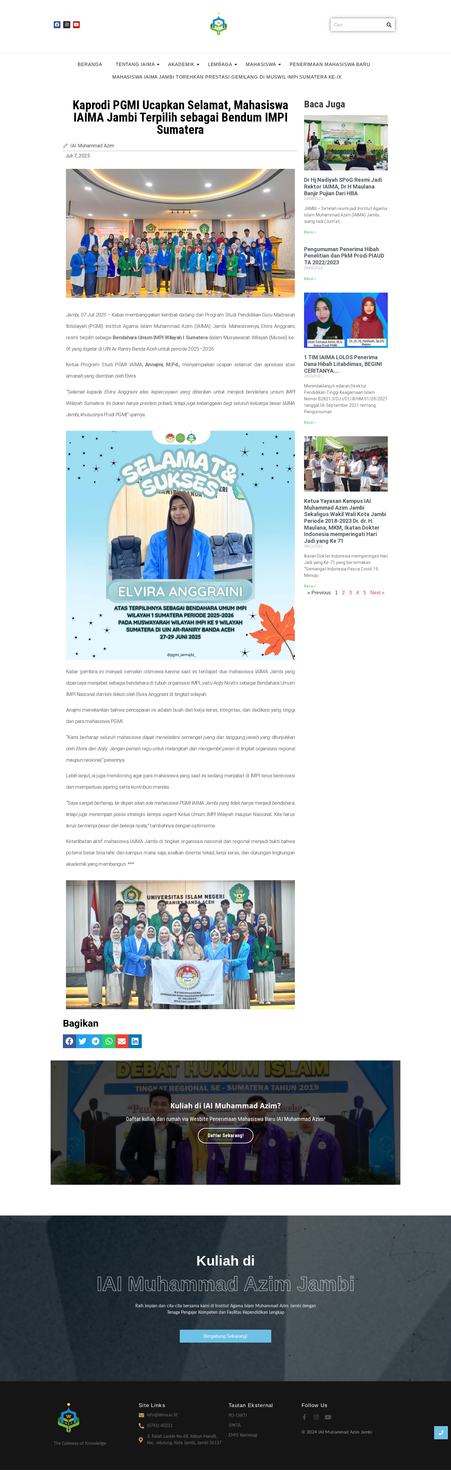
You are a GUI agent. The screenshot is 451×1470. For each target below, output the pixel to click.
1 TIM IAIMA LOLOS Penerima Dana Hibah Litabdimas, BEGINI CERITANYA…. (343, 364)
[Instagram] (66, 24)
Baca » (310, 232)
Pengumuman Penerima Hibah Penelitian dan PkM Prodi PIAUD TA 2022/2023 (344, 256)
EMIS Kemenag (243, 1435)
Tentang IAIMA (135, 64)
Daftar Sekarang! (226, 1135)
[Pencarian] (389, 24)
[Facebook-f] (304, 1417)
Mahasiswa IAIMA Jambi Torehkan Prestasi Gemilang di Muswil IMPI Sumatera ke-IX (227, 77)
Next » (377, 592)
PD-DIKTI (238, 1416)
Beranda (90, 64)
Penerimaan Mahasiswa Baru (330, 64)
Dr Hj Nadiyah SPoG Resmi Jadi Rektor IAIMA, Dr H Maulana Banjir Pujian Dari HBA (343, 186)
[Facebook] (57, 24)
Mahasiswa (261, 64)
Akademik (181, 64)
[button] (69, 1041)
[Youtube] (76, 24)
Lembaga (220, 64)
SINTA (235, 1425)
